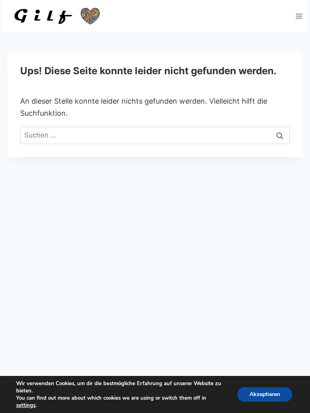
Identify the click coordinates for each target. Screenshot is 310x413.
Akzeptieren (264, 394)
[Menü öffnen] (298, 16)
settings (26, 405)
